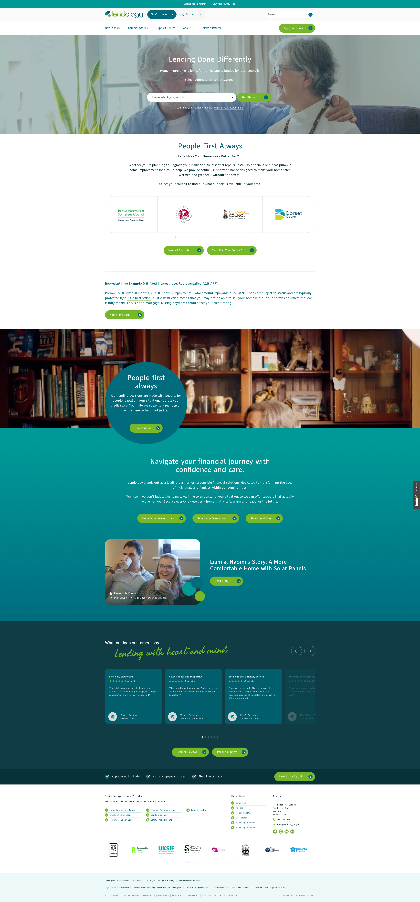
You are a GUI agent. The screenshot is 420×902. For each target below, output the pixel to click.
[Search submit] (310, 15)
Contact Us (279, 796)
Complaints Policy (148, 895)
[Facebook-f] (275, 831)
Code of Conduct (192, 895)
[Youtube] (292, 831)
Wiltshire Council (128, 718)
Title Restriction (139, 298)
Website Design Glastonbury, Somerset (298, 895)
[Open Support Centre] (177, 28)
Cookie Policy (177, 895)
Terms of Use (233, 895)
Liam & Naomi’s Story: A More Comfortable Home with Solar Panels (258, 565)
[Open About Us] (197, 28)
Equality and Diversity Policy (213, 895)
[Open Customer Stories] (150, 28)
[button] (175, 237)
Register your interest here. (228, 107)
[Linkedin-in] (286, 831)
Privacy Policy (163, 895)
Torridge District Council (251, 718)
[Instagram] (281, 831)
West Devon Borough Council (193, 718)
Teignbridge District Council (312, 718)
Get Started (249, 97)
